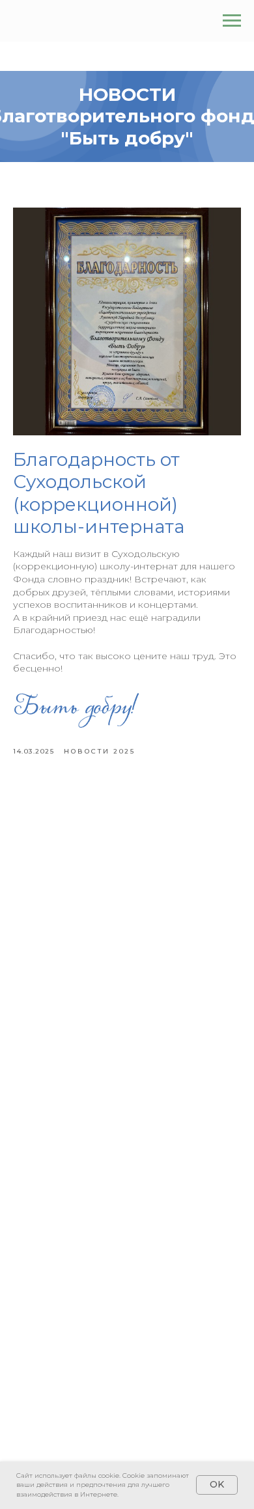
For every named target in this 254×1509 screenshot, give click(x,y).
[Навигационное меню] (232, 20)
